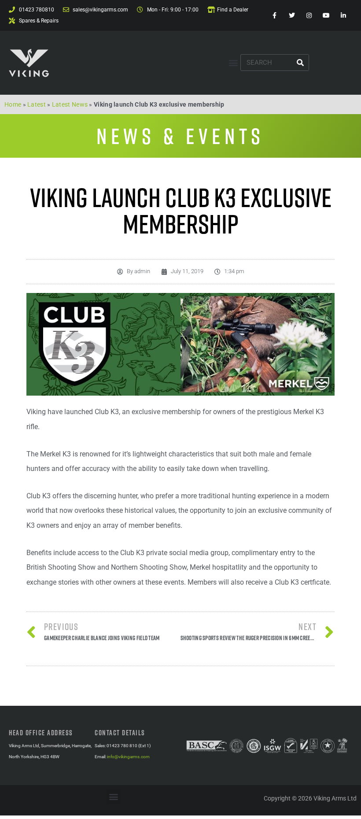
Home (12, 104)
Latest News (70, 104)
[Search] (300, 62)
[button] (233, 63)
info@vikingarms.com (128, 756)
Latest (36, 104)
